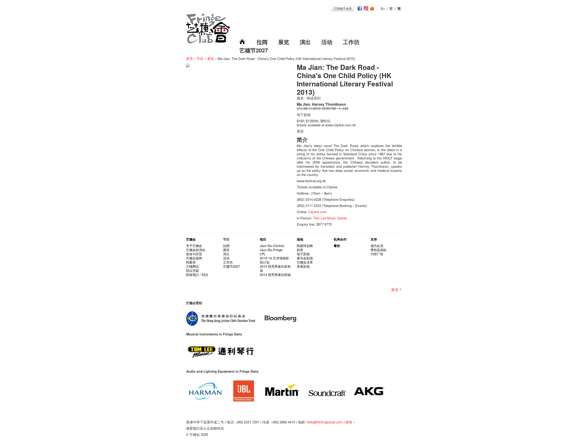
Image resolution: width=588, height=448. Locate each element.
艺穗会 (191, 239)
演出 (305, 42)
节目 (200, 58)
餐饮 (337, 245)
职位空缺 (192, 270)
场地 (300, 239)
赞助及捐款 (378, 249)
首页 (189, 58)
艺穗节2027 (253, 50)
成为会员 (376, 245)
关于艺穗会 (194, 245)
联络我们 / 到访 (197, 274)
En (383, 8)
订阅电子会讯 (343, 8)
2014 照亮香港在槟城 (275, 274)
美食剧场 (303, 266)
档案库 (191, 262)
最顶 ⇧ (396, 289)
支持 (373, 239)
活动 (326, 42)
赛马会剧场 (305, 258)
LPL (263, 254)
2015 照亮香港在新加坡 (275, 268)
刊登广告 (376, 254)
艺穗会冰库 (305, 262)
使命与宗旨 (194, 254)
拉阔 (262, 42)
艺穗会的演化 (195, 249)
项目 (263, 239)
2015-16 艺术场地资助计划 (274, 260)
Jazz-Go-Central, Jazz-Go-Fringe (272, 247)
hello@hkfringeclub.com (325, 422)
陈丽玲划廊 (305, 245)
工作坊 (351, 42)
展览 (283, 42)
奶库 (300, 249)
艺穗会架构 (194, 258)
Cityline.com (317, 211)
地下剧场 (303, 254)
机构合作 (340, 239)
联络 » (350, 422)
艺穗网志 (192, 266)
